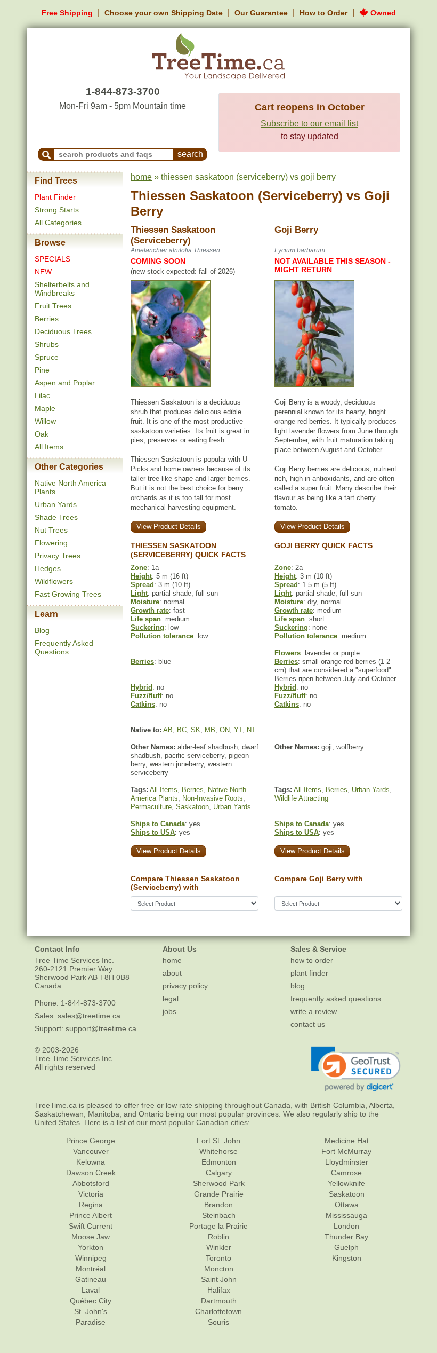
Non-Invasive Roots (212, 798)
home (141, 176)
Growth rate (150, 610)
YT (238, 730)
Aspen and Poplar (65, 382)
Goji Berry (296, 230)
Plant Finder (55, 197)
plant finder (309, 973)
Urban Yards (56, 504)
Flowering (51, 543)
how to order (311, 960)
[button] (355, 1069)
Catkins (143, 704)
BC (182, 730)
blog (297, 986)
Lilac (42, 395)
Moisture (145, 602)
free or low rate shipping (182, 1105)
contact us (307, 1024)
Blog (42, 630)
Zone (139, 568)
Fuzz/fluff (146, 696)
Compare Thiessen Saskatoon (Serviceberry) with (185, 883)
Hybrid (141, 687)
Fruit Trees (53, 306)
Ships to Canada (158, 824)
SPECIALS (52, 259)
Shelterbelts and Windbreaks (62, 288)
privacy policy (185, 986)
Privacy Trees (57, 555)
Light (139, 593)
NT (251, 730)
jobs (169, 1011)
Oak (41, 434)
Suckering (147, 627)
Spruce (47, 357)
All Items (49, 446)
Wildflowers (54, 581)
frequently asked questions (335, 998)
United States (57, 1122)
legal (171, 998)
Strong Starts (57, 209)
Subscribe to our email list (309, 123)
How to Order (323, 13)
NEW (43, 271)
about (172, 973)
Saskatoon (192, 807)
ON (225, 730)
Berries (47, 318)
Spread (142, 585)
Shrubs (47, 344)
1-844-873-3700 (123, 91)
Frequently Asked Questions (64, 647)
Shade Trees (56, 517)
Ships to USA (153, 832)
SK (195, 730)
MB (210, 730)
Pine (42, 370)
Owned (382, 13)
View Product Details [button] (168, 527)
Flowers (287, 653)
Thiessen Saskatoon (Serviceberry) (237, 195)
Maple (45, 408)
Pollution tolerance (162, 636)
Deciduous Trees (63, 331)
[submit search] (46, 154)
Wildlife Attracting (301, 798)
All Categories (58, 222)
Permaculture (151, 807)
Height (141, 576)
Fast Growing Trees (68, 594)
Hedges (48, 568)
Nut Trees (51, 530)
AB (168, 730)
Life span (146, 619)
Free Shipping (67, 13)
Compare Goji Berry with (318, 878)
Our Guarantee (261, 13)
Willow (45, 421)
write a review (313, 1011)
